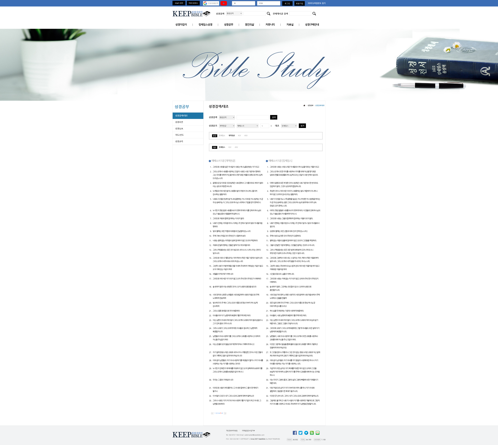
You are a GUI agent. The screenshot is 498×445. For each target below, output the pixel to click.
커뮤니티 (270, 24)
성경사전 (179, 122)
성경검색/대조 (181, 115)
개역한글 (232, 135)
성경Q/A (179, 128)
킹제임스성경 (205, 24)
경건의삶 (249, 24)
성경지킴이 (181, 24)
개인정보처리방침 (231, 431)
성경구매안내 (312, 24)
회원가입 (299, 3)
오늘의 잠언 (179, 3)
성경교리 (179, 141)
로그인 (287, 3)
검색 (274, 117)
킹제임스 (222, 135)
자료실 (289, 24)
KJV (239, 135)
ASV (246, 135)
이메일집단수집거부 (248, 431)
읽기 (302, 126)
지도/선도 (179, 135)
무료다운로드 (193, 3)
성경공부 (228, 24)
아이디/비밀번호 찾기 (317, 3)
